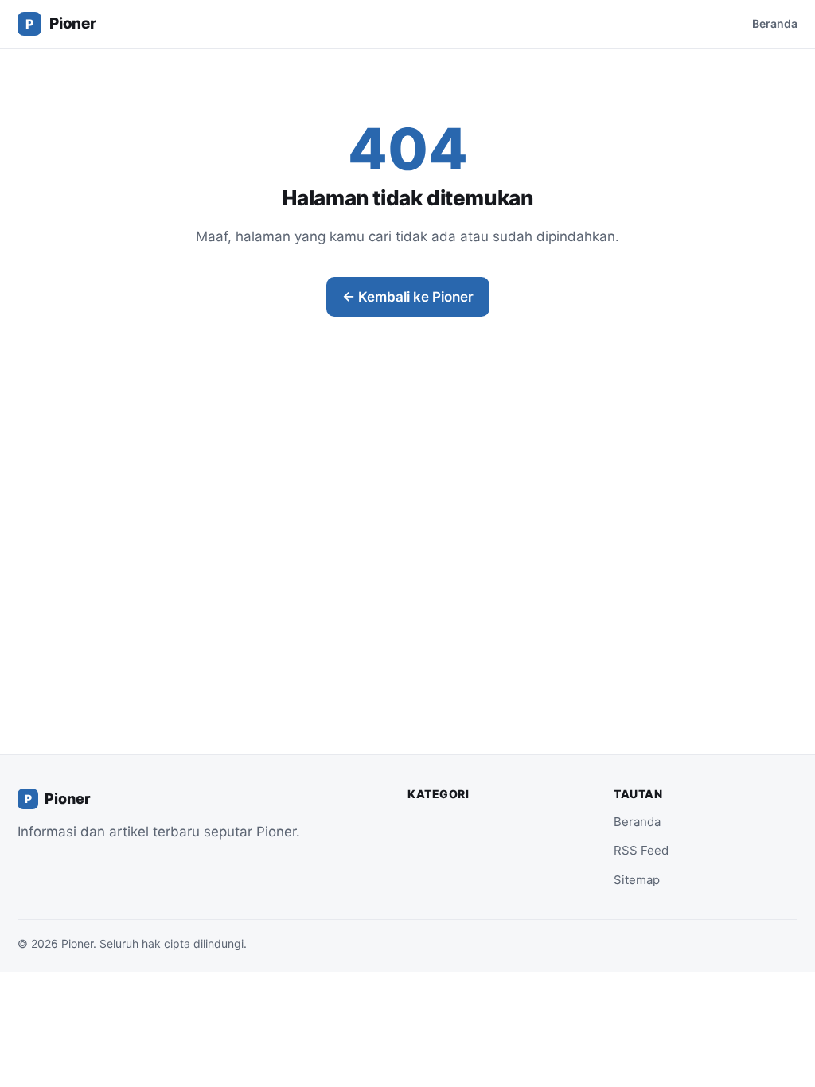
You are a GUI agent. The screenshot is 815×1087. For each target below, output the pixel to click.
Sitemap (637, 879)
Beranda (774, 23)
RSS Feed (641, 850)
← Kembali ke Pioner (408, 297)
